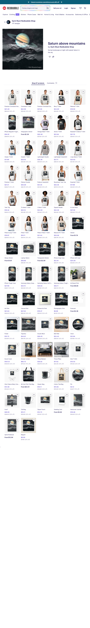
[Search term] (47, 8)
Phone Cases (32, 14)
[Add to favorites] (50, 56)
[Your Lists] (80, 8)
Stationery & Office (81, 14)
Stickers (23, 14)
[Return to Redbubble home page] (11, 8)
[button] (45, 2)
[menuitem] (5, 14)
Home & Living (49, 14)
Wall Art (40, 14)
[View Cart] (85, 8)
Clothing (14, 14)
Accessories (70, 14)
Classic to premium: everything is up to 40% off (45, 2)
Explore (5, 14)
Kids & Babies (59, 14)
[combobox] (35, 8)
